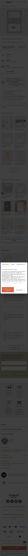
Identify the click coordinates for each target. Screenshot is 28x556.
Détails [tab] (12, 264)
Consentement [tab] (5, 264)
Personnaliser (19, 290)
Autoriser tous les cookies (8, 289)
